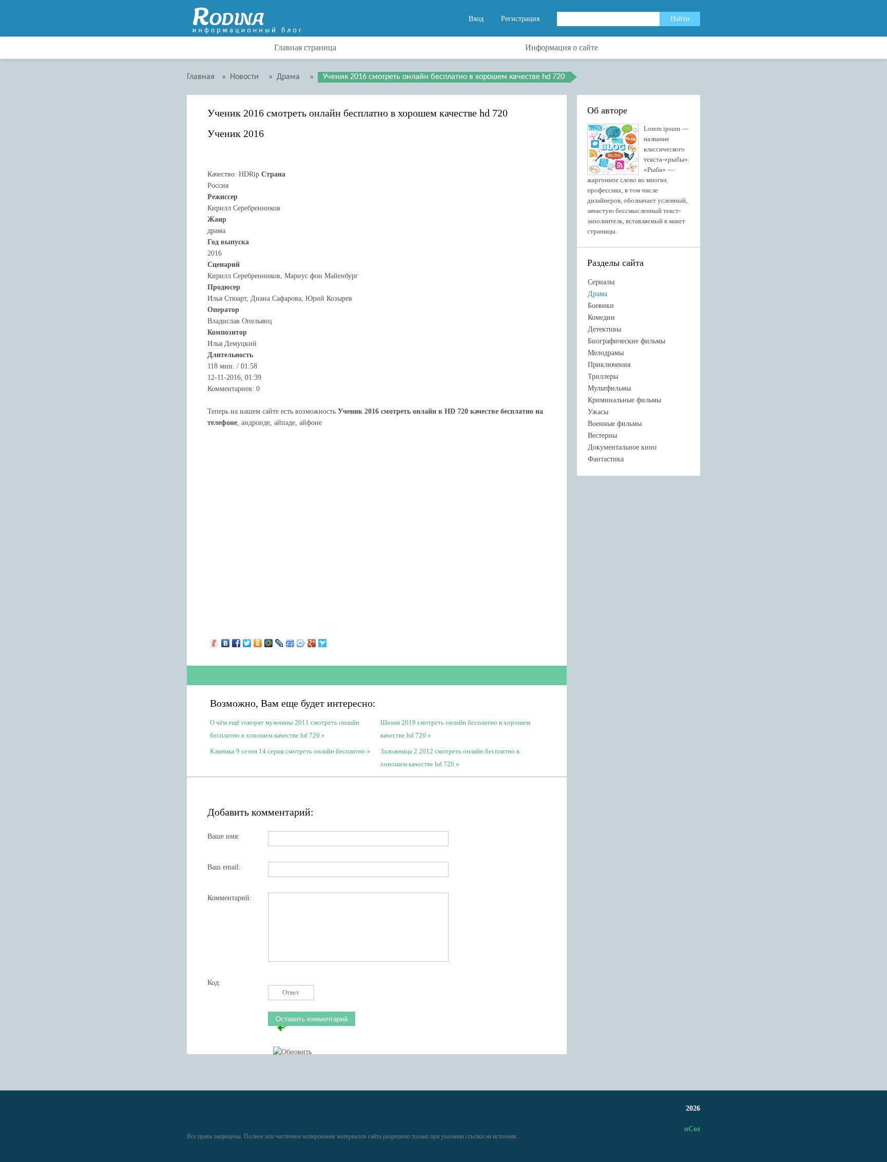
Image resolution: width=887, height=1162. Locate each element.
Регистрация (520, 19)
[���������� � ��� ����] (301, 640)
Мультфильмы (609, 388)
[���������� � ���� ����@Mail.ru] (268, 640)
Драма (597, 294)
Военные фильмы (615, 424)
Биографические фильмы (626, 341)
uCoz (692, 1129)
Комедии (601, 317)
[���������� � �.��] (214, 640)
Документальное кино (622, 447)
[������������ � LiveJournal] (279, 640)
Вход (476, 19)
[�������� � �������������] (258, 640)
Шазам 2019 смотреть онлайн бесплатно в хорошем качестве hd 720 (455, 728)
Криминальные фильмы (624, 400)
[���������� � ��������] (225, 640)
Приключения (609, 365)
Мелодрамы (606, 353)
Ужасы (598, 412)
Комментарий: (229, 898)
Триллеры (603, 376)
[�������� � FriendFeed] (290, 640)
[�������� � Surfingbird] (322, 640)
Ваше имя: (223, 836)
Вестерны (602, 435)
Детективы (604, 329)
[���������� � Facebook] (236, 640)
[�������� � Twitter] (247, 640)
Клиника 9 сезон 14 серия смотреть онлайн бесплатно (287, 751)
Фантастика (606, 459)
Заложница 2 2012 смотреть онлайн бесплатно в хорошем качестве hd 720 (449, 756)
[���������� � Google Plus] (311, 640)
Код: (214, 982)
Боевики (601, 305)
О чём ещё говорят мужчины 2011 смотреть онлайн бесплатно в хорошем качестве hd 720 (284, 728)
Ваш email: (224, 867)
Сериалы (601, 282)
